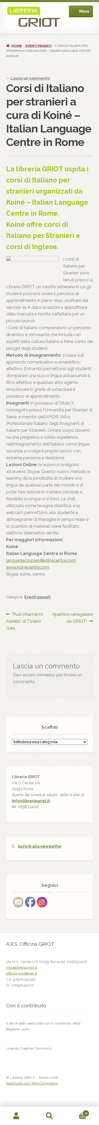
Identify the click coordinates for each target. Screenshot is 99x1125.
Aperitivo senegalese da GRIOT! (72, 618)
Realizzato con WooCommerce (32, 1083)
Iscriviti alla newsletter (40, 846)
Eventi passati (38, 46)
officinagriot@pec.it (21, 973)
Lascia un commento (30, 78)
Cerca (49, 1116)
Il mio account (16, 1116)
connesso (45, 674)
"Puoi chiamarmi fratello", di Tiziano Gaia (24, 621)
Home (16, 46)
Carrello (76, 1111)
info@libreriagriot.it (31, 801)
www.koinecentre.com (27, 567)
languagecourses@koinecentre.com (41, 560)
